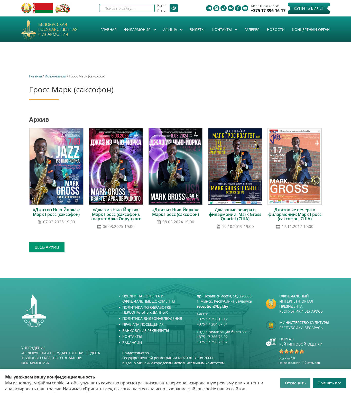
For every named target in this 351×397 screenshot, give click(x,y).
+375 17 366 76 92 (212, 336)
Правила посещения (143, 324)
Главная (108, 29)
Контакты (222, 29)
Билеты (197, 29)
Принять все (329, 382)
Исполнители (55, 76)
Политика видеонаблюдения (152, 318)
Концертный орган (311, 29)
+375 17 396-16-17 (268, 10)
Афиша (170, 29)
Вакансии (132, 342)
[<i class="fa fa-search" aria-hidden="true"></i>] (146, 8)
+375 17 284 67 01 (212, 324)
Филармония (138, 29)
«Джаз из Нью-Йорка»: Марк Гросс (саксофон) (56, 212)
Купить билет (309, 8)
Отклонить (295, 382)
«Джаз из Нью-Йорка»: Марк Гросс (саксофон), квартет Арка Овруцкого (116, 214)
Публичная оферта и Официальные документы (148, 299)
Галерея (252, 29)
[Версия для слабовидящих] (174, 8)
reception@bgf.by (212, 306)
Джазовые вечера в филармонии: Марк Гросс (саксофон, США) (294, 214)
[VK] (231, 8)
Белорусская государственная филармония (58, 29)
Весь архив (47, 247)
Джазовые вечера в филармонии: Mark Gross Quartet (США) (235, 214)
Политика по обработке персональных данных (146, 310)
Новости (276, 29)
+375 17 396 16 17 (212, 318)
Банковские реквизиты (145, 330)
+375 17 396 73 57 (212, 341)
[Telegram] (209, 8)
